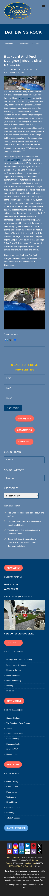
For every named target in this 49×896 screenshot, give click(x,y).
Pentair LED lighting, (13, 160)
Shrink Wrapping (12, 739)
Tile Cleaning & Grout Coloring (18, 723)
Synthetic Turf (12, 749)
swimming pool (24, 98)
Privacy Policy (39, 880)
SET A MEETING (24, 430)
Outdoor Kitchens (13, 718)
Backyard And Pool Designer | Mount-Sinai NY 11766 (23, 61)
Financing (10, 813)
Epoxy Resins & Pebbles (16, 665)
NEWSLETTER (13, 568)
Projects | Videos (13, 807)
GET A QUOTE (24, 418)
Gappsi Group (25, 69)
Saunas (9, 728)
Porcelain (10, 691)
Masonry (9, 686)
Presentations (11, 792)
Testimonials (11, 797)
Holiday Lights (12, 754)
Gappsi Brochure (16, 828)
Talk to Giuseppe (13, 818)
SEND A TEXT (24, 442)
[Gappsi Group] (17, 11)
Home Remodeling (13, 681)
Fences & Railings (13, 670)
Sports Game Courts (14, 734)
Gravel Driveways (13, 675)
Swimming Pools (13, 744)
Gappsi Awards (12, 787)
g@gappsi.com (12, 584)
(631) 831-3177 (12, 589)
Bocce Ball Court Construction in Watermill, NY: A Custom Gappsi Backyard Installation (21, 542)
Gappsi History (12, 782)
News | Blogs (11, 802)
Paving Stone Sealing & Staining (19, 660)
